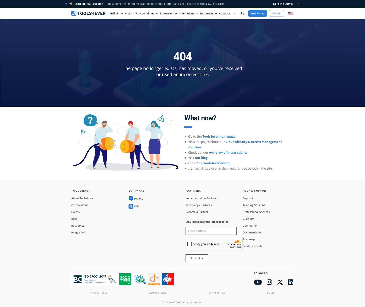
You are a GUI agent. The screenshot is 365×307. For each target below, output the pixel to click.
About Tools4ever (82, 198)
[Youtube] (258, 282)
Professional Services (256, 212)
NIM (127, 13)
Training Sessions (254, 205)
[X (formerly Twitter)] (280, 282)
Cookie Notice (158, 292)
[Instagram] (269, 282)
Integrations (79, 232)
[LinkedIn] (291, 282)
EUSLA (271, 292)
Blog (74, 219)
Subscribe (196, 258)
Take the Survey (283, 4)
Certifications (79, 205)
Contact (276, 13)
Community (250, 225)
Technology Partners (199, 205)
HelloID (138, 198)
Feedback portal (253, 246)
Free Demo (257, 13)
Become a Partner (197, 212)
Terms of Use (217, 292)
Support (248, 198)
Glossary (248, 219)
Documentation (252, 232)
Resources (77, 225)
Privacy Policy (98, 292)
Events (75, 212)
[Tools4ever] (88, 13)
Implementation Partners (202, 198)
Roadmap (249, 239)
